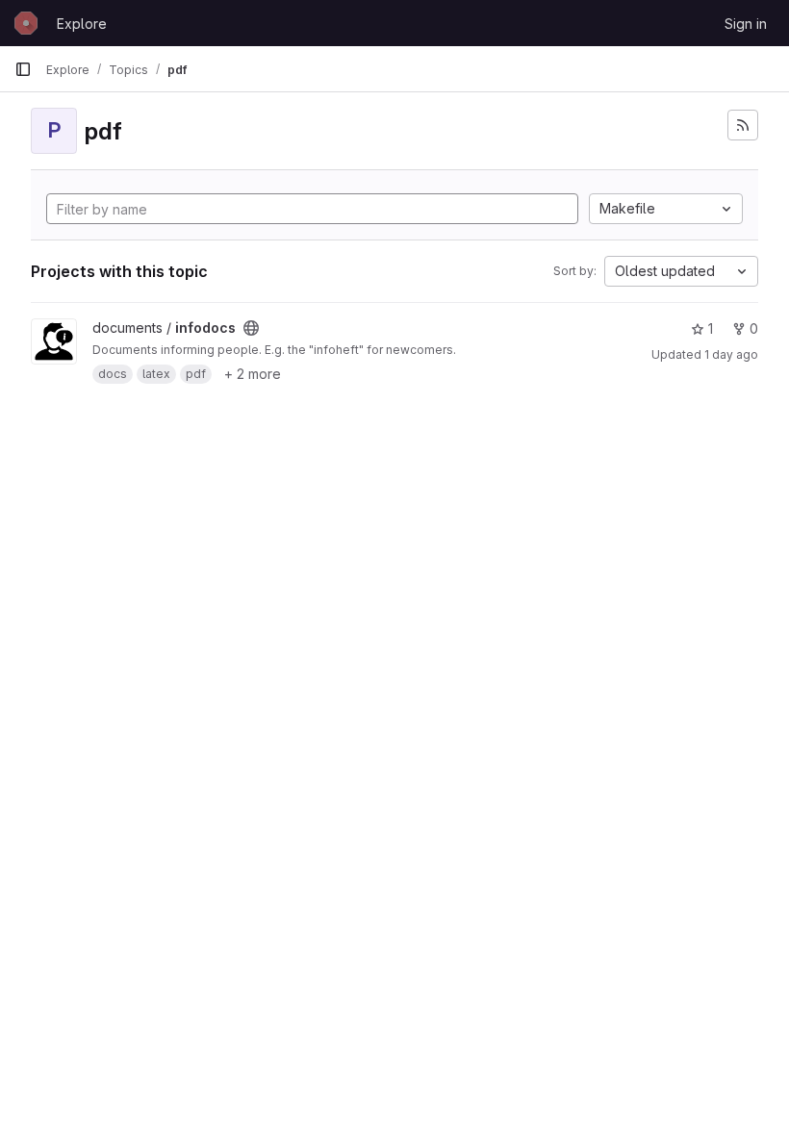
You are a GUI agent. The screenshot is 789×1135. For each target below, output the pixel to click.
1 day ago (731, 354)
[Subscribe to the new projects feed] (742, 125)
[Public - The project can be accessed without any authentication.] (251, 328)
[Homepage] (26, 23)
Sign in (746, 23)
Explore (82, 23)
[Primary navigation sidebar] (23, 69)
